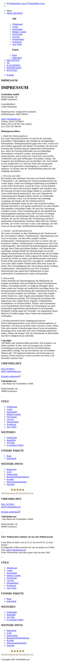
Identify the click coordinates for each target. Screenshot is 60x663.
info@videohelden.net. (16, 550)
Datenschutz (12, 474)
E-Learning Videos (15, 445)
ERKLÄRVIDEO (15, 13)
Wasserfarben (18, 39)
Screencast (17, 42)
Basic (14, 55)
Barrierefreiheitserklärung (18, 477)
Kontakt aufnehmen (10, 376)
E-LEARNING (14, 65)
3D (8, 63)
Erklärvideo (12, 437)
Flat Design (17, 34)
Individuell (17, 58)
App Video (17, 44)
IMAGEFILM (13, 60)
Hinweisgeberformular (17, 482)
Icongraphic (17, 29)
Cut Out (15, 37)
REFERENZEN (14, 68)
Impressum (11, 469)
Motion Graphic (19, 32)
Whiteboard (17, 24)
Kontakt (10, 75)
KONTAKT (12, 70)
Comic (15, 27)
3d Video (11, 442)
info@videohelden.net (11, 119)
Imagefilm (11, 440)
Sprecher (11, 484)
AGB (9, 472)
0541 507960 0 (8, 369)
